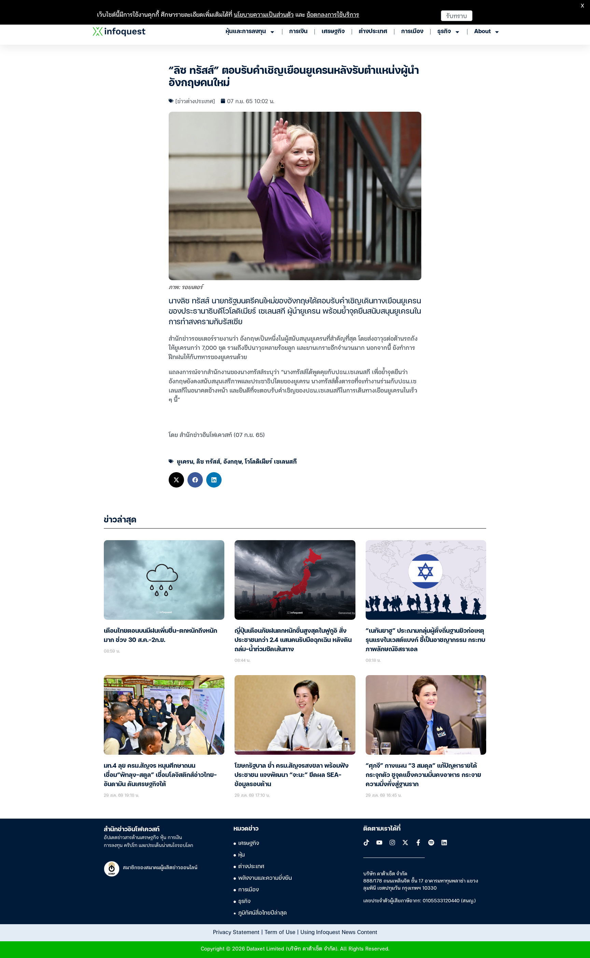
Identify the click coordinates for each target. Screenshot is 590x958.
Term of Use (280, 931)
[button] (176, 480)
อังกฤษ (232, 461)
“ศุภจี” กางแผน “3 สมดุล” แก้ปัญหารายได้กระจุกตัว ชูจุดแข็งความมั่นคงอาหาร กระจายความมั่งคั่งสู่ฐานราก (423, 775)
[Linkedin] (444, 842)
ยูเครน (185, 461)
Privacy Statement (236, 931)
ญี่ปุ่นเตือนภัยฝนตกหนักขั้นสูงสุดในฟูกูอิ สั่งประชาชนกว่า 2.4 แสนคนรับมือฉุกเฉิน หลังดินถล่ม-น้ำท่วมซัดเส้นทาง (293, 640)
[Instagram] (392, 842)
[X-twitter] (405, 842)
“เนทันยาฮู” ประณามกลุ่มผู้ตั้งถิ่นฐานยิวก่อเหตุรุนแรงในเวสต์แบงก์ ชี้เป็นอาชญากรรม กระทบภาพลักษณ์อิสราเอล (425, 640)
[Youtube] (379, 842)
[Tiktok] (366, 842)
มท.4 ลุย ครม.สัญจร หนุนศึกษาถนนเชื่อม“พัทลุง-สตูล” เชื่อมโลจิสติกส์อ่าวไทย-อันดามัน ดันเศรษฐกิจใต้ (160, 775)
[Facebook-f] (418, 842)
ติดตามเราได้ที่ (382, 829)
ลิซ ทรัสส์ (208, 461)
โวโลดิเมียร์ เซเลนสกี (271, 461)
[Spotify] (431, 842)
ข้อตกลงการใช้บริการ (333, 14)
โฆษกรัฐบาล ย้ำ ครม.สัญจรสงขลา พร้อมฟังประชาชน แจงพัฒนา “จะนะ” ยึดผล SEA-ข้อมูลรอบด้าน (292, 775)
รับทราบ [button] (456, 15)
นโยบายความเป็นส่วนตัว (264, 14)
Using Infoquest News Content (338, 931)
